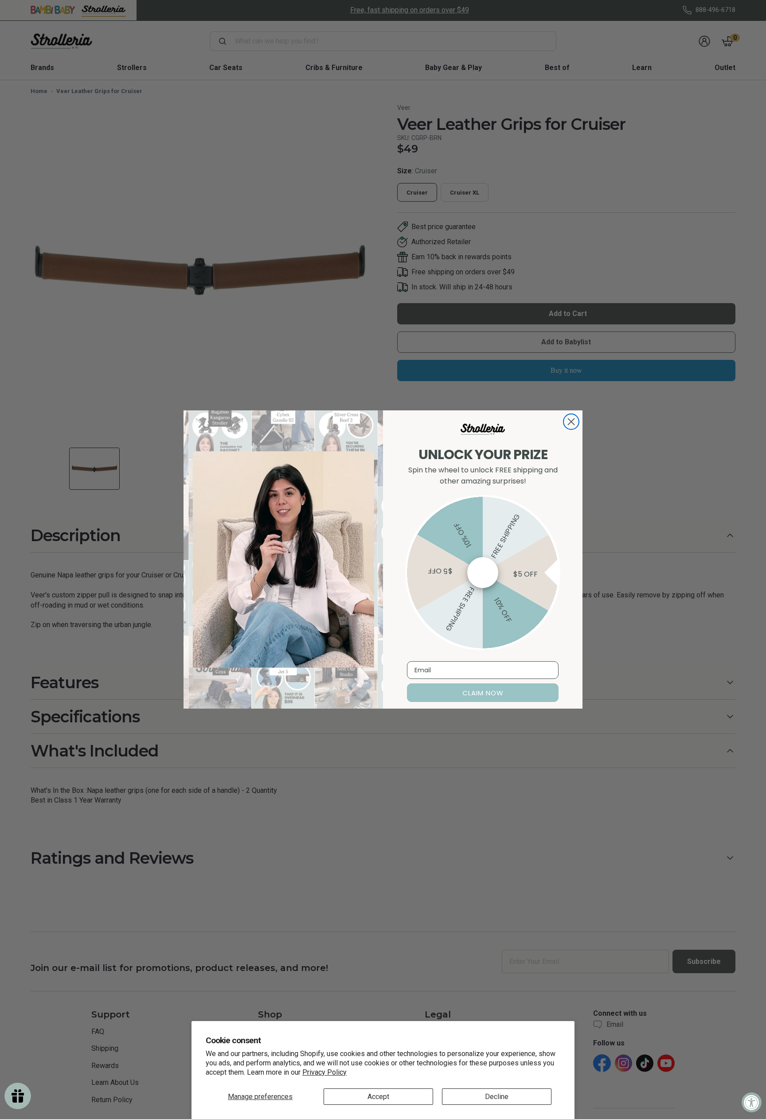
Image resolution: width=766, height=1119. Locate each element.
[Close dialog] (571, 421)
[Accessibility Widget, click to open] (752, 1102)
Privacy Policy (324, 1072)
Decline (496, 1096)
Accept (378, 1096)
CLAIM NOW (483, 693)
